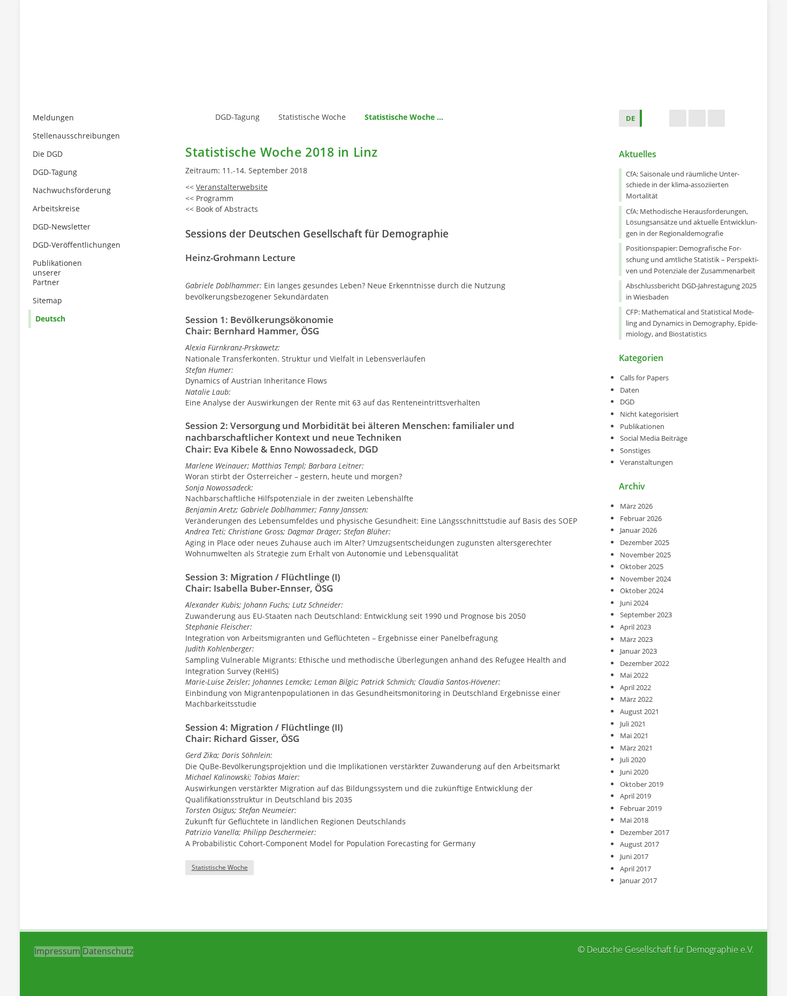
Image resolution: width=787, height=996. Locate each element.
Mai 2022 (634, 675)
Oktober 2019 (641, 784)
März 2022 (636, 699)
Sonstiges (635, 450)
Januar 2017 (638, 880)
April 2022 (635, 687)
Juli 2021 (633, 724)
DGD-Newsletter (61, 226)
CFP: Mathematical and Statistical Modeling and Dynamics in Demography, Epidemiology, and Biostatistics (692, 323)
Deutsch (50, 318)
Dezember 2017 (644, 832)
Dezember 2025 (644, 542)
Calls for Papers (644, 377)
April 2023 (635, 627)
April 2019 (635, 796)
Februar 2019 (641, 808)
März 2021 (636, 748)
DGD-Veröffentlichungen (76, 245)
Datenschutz (107, 951)
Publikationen (642, 426)
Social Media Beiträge (653, 438)
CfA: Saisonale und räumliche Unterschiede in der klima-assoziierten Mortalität (682, 185)
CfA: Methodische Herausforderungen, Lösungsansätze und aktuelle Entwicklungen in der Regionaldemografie (691, 222)
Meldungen (53, 117)
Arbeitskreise (56, 208)
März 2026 (636, 506)
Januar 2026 (638, 530)
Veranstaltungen (646, 462)
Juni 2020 (634, 772)
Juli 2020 (633, 759)
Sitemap (47, 300)
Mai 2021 (634, 735)
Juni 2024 (634, 603)
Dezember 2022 (644, 663)
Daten (629, 390)
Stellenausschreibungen (76, 136)
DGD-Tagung (55, 172)
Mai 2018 (634, 820)
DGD (627, 402)
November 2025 (645, 555)
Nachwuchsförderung (72, 190)
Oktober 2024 (641, 590)
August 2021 (639, 711)
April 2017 (635, 869)
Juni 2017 (634, 856)
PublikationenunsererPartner (57, 272)
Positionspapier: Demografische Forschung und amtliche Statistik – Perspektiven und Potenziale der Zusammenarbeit (692, 259)
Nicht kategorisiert (649, 414)
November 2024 (645, 579)
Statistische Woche (220, 867)
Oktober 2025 (641, 566)
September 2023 (646, 614)
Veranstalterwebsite (232, 187)
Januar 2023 (638, 651)
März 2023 (636, 639)
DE (630, 118)
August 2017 (639, 844)
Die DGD (48, 154)
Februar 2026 (641, 518)
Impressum (57, 951)
